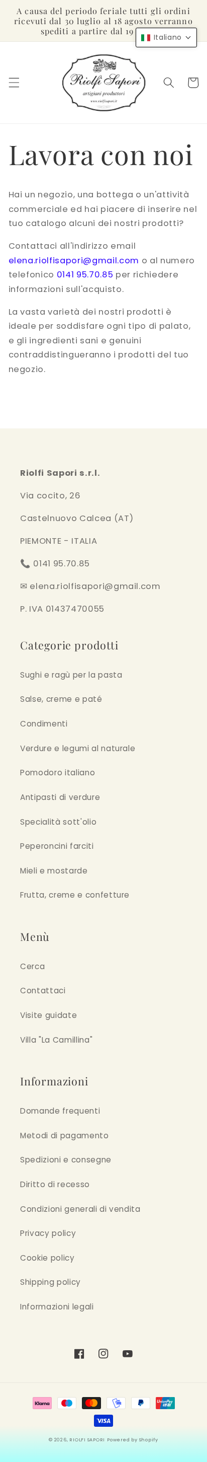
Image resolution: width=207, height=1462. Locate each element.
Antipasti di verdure (60, 797)
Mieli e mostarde (54, 870)
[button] (14, 82)
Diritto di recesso (55, 1184)
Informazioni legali (57, 1306)
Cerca (32, 966)
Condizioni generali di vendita (80, 1209)
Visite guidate (48, 1015)
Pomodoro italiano (57, 772)
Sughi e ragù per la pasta (71, 675)
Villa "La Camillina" (56, 1040)
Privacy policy (48, 1233)
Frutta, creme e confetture (75, 895)
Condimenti (44, 723)
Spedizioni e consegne (66, 1159)
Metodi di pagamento (64, 1135)
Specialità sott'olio (58, 822)
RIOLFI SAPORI (87, 1439)
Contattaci (43, 990)
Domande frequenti (60, 1111)
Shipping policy (50, 1282)
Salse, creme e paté (61, 699)
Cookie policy (47, 1258)
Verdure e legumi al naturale (77, 748)
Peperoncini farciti (57, 846)
